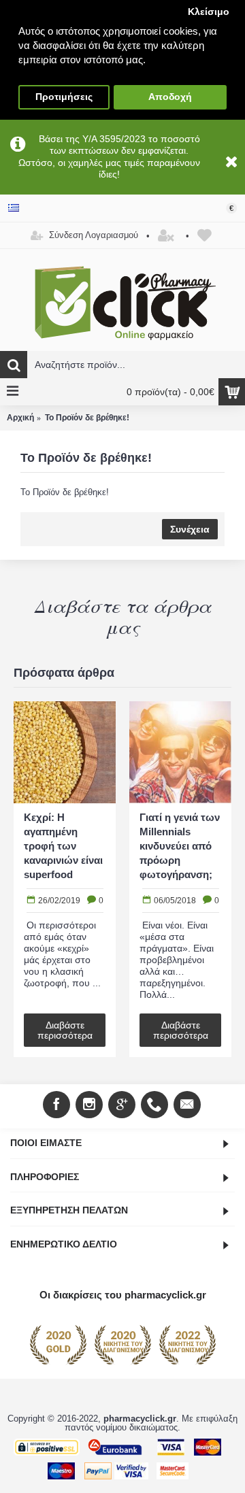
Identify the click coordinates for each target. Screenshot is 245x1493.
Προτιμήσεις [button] (64, 97)
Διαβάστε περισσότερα (65, 1030)
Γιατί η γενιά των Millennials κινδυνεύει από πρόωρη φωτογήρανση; (180, 845)
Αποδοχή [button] (170, 97)
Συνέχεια (190, 529)
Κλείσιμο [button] (208, 12)
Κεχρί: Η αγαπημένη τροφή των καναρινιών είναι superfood (63, 845)
